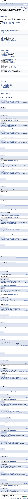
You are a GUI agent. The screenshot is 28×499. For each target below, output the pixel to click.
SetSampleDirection (8, 59)
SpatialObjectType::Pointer (12, 223)
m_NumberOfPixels (8, 88)
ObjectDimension (10, 71)
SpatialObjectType (21, 371)
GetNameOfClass (8, 53)
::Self (1, 198)
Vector (6, 46)
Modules (9, 3)
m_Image (7, 83)
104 (5, 285)
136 (5, 430)
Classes (16, 3)
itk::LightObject (13, 62)
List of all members (26, 8)
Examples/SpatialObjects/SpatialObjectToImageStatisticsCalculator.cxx (11, 22)
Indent (17, 344)
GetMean (7, 52)
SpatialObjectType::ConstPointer (15, 215)
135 (5, 469)
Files (18, 3)
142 (5, 422)
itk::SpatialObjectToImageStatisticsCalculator (8, 102)
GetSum (7, 55)
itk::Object (12, 61)
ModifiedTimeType (3, 84)
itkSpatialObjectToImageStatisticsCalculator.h (12, 23)
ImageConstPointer (4, 32)
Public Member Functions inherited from (7, 61)
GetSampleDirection (8, 60)
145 (5, 453)
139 (5, 399)
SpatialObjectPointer (3, 466)
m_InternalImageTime (9, 84)
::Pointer (2, 166)
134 (5, 407)
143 (5, 438)
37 (4, 23)
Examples (22, 3)
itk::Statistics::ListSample (9, 40)
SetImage (7, 56)
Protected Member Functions (22, 7)
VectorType (14, 40)
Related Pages (5, 3)
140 (5, 461)
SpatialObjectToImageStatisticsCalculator (9, 41)
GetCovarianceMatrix (8, 51)
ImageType (11, 56)
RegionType (3, 39)
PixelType (14, 30)
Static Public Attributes (17, 7)
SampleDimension (10, 72)
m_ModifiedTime (8, 87)
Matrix (4, 249)
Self (11, 31)
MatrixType (4, 51)
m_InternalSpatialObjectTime (9, 85)
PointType (3, 38)
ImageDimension (10, 70)
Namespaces (12, 3)
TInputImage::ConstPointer (13, 32)
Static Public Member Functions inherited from (8, 66)
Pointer (3, 37)
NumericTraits (11, 30)
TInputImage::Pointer (10, 126)
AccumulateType (4, 30)
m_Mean (7, 86)
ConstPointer (4, 31)
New (5, 65)
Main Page (2, 3)
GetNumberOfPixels (8, 54)
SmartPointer (8, 31)
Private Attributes (26, 7)
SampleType (3, 40)
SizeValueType (4, 54)
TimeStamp (4, 87)
